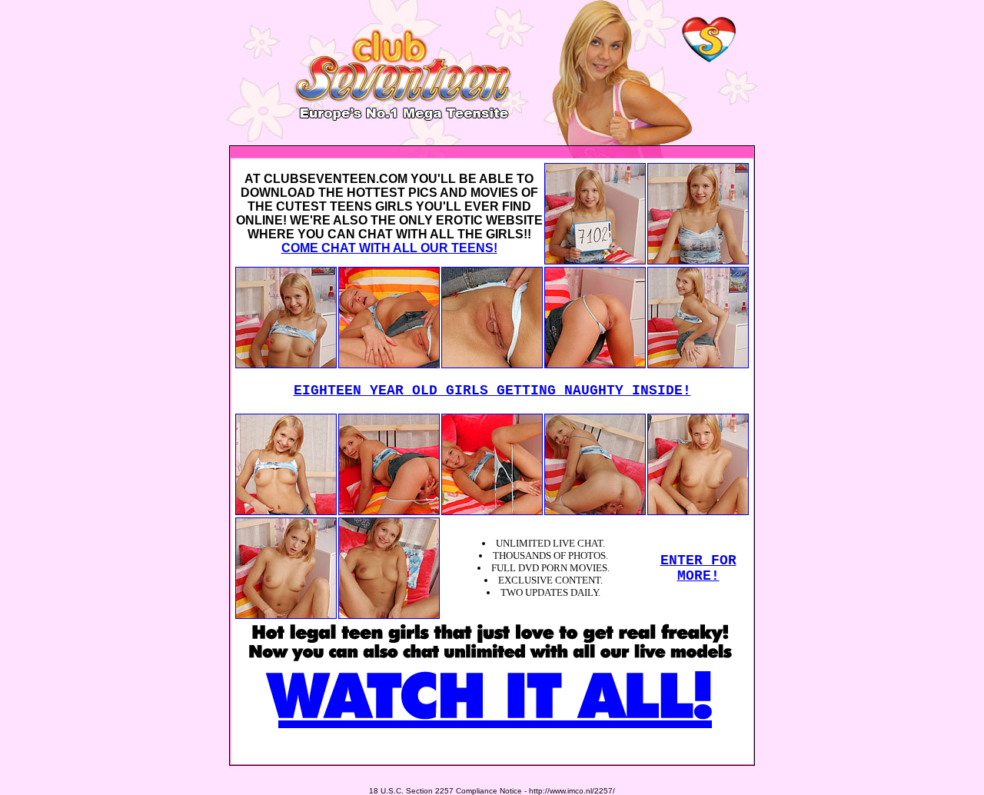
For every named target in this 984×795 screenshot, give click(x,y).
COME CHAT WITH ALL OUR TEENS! (389, 247)
